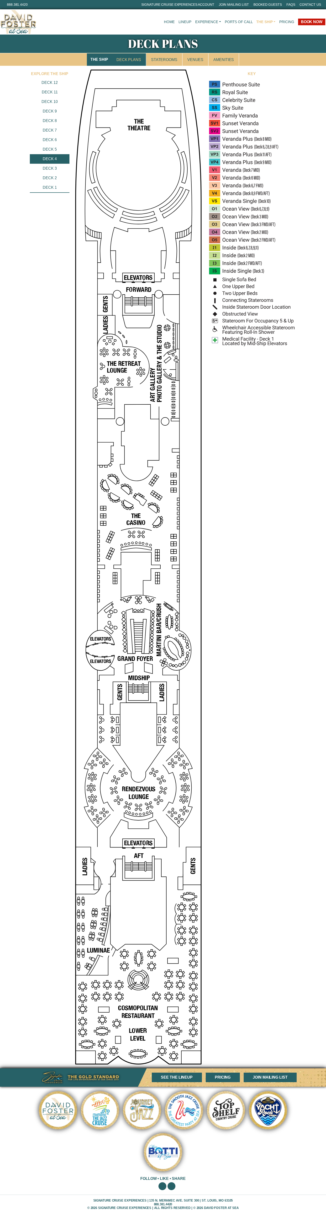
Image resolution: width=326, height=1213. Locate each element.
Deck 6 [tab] (50, 140)
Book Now (311, 22)
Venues (195, 60)
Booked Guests (267, 4)
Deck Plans (128, 60)
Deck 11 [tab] (50, 92)
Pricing (286, 22)
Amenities (223, 60)
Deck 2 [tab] (50, 178)
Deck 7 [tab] (50, 130)
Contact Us (310, 4)
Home (169, 22)
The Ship (264, 22)
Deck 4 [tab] (50, 159)
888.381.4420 (17, 4)
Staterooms (164, 60)
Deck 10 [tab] (50, 102)
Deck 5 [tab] (50, 149)
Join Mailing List (234, 4)
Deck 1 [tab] (50, 187)
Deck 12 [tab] (50, 83)
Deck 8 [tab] (50, 121)
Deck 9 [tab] (50, 111)
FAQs (290, 4)
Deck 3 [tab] (50, 168)
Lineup (185, 22)
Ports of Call (239, 22)
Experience (206, 22)
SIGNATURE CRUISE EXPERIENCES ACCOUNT (177, 4)
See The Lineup (177, 1077)
